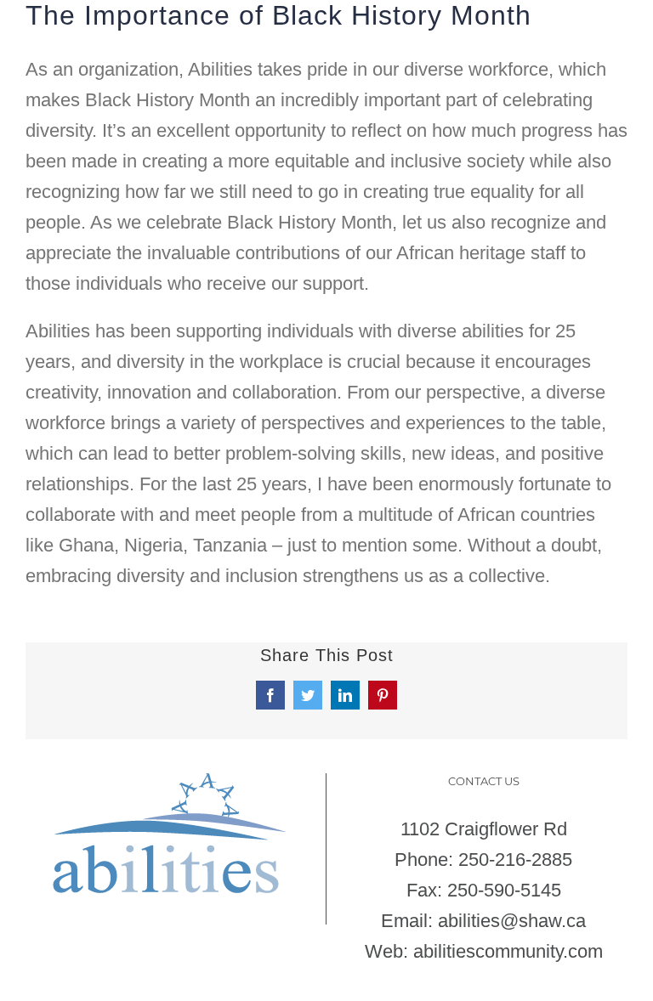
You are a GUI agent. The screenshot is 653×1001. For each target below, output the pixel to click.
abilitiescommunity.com (508, 951)
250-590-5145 (504, 890)
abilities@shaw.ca (512, 920)
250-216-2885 (515, 859)
